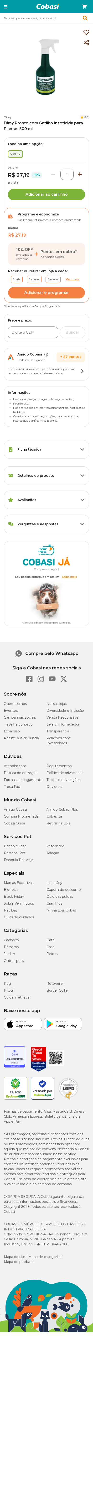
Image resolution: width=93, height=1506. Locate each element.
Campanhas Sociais (20, 717)
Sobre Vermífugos (19, 903)
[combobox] (46, 18)
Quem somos (15, 704)
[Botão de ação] (82, 371)
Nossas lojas (56, 704)
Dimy (8, 117)
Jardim (9, 954)
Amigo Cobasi (15, 809)
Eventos (11, 710)
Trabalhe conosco (18, 724)
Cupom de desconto (63, 889)
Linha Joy (54, 883)
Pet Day (11, 910)
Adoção (52, 853)
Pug (7, 983)
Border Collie (57, 990)
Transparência (57, 731)
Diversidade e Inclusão (65, 710)
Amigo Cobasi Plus (62, 809)
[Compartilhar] (86, 43)
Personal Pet (15, 853)
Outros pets (14, 961)
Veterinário (55, 846)
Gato (50, 940)
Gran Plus (54, 903)
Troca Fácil (12, 787)
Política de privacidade (65, 773)
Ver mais (72, 279)
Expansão (12, 731)
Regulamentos (59, 766)
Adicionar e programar (46, 292)
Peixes (51, 954)
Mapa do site (14, 1257)
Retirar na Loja (58, 823)
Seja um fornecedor (62, 724)
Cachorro (11, 940)
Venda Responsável (62, 717)
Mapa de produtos (19, 1262)
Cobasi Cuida (14, 823)
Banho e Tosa (15, 846)
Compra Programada (21, 816)
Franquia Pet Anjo (18, 860)
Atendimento (15, 766)
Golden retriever (17, 997)
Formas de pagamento (23, 780)
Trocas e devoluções (63, 780)
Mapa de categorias (44, 1257)
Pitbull (9, 990)
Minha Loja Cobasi (61, 910)
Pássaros (11, 947)
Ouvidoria (54, 787)
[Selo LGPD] (68, 1099)
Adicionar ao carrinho (47, 194)
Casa (50, 947)
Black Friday (14, 896)
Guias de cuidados (19, 917)
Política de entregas (20, 773)
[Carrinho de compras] (84, 7)
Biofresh (11, 889)
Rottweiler (55, 983)
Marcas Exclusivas (18, 883)
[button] (5, 7)
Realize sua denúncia (21, 738)
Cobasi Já (54, 816)
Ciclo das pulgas (59, 896)
